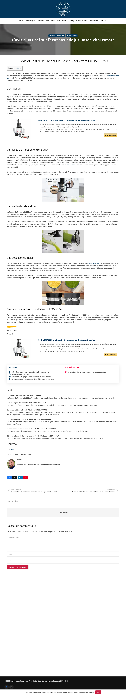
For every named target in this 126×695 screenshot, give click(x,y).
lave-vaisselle (71, 165)
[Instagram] (11, 687)
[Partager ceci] (9, 477)
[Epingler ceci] (25, 477)
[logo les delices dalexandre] (63, 9)
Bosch (13, 450)
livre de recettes (93, 263)
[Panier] (102, 21)
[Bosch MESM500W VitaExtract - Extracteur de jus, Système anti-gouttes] (21, 129)
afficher (18, 68)
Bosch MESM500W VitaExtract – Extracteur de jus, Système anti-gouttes (66, 120)
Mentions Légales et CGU (54, 681)
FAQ (66, 681)
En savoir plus (111, 135)
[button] (106, 20)
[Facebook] (6, 687)
